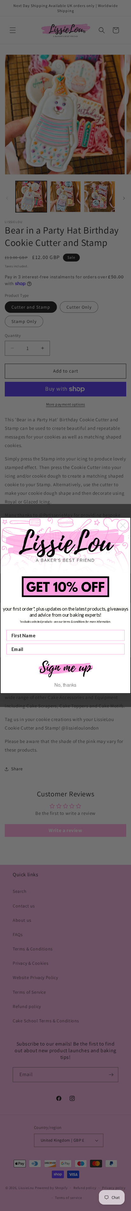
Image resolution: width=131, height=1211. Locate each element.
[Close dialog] (123, 525)
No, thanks (65, 684)
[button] (65, 668)
